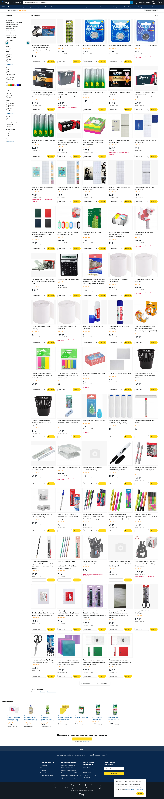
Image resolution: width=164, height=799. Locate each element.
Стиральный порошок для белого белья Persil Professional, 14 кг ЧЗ (115, 717)
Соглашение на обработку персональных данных (69, 788)
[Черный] (20, 85)
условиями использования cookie (134, 789)
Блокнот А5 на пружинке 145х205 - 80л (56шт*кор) (146, 141)
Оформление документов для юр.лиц (71, 775)
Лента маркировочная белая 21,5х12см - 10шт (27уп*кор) (118, 422)
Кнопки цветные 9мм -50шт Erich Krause (94, 375)
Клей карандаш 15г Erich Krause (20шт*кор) (93, 328)
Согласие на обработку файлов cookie (97, 788)
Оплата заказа (86, 767)
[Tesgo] (6, 2)
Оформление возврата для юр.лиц (70, 778)
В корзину (51, 61)
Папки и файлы (10, 33)
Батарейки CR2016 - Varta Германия (94, 45)
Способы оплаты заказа (67, 767)
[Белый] (7, 85)
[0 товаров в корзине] (160, 2)
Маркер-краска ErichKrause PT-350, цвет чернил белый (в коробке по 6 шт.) (146, 470)
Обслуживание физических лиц (88, 763)
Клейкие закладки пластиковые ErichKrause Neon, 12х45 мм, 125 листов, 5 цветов (67, 376)
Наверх (82, 749)
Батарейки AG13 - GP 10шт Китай (68, 45)
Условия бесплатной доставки (91, 770)
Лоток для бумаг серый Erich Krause (68, 467)
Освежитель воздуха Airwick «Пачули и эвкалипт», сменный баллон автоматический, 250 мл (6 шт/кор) (47, 718)
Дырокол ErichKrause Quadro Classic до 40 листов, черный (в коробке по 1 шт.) (43, 282)
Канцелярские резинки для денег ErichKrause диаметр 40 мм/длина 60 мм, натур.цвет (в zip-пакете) (94, 282)
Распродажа (43, 770)
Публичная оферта (83, 785)
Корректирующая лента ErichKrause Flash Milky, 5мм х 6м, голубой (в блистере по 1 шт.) (68, 423)
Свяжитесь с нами (51, 692)
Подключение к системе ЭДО (69, 772)
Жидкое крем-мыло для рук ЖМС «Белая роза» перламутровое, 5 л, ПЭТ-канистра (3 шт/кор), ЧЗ (31, 718)
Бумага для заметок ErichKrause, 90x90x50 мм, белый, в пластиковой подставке (119, 235)
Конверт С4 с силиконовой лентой (120, 373)
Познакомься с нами (47, 762)
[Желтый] (9, 85)
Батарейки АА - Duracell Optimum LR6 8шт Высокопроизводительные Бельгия (43, 95)
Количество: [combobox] (37, 61)
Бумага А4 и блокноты (12, 26)
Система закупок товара (46, 775)
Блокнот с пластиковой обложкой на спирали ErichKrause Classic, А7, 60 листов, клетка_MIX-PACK (43, 235)
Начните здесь (85, 741)
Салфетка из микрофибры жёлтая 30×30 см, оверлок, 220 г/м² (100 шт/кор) (65, 717)
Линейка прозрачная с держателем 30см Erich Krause (43, 469)
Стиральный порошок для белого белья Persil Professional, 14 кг (98, 717)
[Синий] (18, 85)
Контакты (42, 778)
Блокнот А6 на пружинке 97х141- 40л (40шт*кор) (93, 188)
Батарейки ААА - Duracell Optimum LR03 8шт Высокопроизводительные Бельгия (120, 95)
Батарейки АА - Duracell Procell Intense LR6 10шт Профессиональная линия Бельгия (68, 95)
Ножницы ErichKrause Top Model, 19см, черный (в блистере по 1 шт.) (43, 661)
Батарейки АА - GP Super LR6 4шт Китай (93, 94)
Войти (82, 739)
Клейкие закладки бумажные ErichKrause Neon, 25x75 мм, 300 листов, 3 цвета (42, 376)
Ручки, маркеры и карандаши (14, 22)
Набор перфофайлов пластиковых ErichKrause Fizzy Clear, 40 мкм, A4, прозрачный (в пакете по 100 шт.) (43, 613)
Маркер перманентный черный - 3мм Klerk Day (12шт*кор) (119, 469)
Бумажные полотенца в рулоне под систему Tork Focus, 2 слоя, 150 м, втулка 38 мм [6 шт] (14, 718)
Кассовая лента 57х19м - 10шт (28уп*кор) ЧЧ (118, 280)
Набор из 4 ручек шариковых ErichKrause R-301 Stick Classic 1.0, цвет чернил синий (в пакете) (68, 517)
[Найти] (131, 2)
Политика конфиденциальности (100, 785)
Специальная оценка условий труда (65, 785)
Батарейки (9, 20)
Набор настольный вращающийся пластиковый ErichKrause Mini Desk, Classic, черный (120, 564)
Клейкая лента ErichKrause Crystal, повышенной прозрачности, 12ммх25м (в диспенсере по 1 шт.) (146, 329)
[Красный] (13, 85)
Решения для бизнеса (69, 762)
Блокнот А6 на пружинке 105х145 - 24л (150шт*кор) (68, 188)
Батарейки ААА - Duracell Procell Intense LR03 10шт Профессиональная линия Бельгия (146, 95)
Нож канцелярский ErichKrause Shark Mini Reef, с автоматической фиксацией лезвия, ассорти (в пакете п (119, 614)
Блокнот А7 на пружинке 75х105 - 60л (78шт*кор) (145, 188)
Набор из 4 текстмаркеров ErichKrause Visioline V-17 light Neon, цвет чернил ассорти (146, 517)
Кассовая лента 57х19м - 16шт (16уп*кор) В (144, 280)
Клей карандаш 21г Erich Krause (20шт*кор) (119, 328)
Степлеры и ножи (10, 30)
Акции (41, 767)
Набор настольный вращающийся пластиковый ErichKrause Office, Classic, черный (145, 564)
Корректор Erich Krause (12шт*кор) (94, 420)
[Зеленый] (11, 85)
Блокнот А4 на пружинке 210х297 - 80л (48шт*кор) (120, 141)
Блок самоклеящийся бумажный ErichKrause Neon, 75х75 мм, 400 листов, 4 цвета (93, 142)
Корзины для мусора (11, 35)
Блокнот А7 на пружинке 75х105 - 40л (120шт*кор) (119, 188)
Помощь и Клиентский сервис (48, 772)
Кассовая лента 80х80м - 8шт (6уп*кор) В (66, 328)
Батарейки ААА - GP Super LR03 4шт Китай (43, 141)
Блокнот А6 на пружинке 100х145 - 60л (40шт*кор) (43, 188)
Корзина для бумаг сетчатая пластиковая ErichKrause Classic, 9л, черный (43, 423)
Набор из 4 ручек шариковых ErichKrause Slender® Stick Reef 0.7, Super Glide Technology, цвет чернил (94, 517)
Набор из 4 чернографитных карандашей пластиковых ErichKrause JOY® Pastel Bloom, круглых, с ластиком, (67, 565)
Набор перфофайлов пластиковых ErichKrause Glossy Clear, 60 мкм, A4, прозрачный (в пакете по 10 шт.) (68, 613)
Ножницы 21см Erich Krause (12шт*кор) (143, 612)
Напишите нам (99, 755)
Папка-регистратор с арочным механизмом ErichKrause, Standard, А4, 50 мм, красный (120, 662)
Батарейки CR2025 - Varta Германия (120, 45)
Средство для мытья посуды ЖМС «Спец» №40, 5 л (82, 717)
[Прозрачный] (15, 85)
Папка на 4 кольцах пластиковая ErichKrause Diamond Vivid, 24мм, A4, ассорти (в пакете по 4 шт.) (68, 662)
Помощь (42, 692)
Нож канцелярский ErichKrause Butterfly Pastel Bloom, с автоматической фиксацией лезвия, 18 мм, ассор (94, 614)
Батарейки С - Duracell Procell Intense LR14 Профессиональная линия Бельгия (67, 142)
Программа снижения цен (68, 765)
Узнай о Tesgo (43, 765)
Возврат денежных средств (90, 775)
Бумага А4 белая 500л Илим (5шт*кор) (92, 233)
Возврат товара (87, 772)
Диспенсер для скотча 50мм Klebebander (144, 233)
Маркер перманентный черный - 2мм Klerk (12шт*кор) (93, 469)
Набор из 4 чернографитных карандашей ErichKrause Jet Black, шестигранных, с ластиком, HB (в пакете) (42, 565)
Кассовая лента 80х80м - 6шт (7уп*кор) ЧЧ (41, 328)
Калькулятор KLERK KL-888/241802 (68, 279)
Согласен (140, 793)
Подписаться (114, 773)
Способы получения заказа (68, 770)
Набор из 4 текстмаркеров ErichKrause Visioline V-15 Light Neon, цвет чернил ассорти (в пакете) (120, 517)
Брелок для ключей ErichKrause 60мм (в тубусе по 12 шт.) (67, 233)
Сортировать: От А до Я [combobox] (150, 10)
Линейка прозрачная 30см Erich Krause (145, 422)
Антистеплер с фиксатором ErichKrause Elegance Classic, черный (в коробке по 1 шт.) (41, 48)
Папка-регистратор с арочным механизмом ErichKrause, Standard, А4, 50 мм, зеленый (94, 662)
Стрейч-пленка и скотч (12, 24)
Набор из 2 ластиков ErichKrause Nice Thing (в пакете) (42, 516)
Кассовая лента (10, 28)
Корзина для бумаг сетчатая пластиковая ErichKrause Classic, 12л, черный (145, 376)
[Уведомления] (136, 2)
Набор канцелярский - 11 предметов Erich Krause (91, 563)
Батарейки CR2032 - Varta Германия (146, 45)
